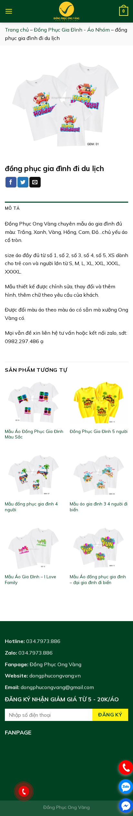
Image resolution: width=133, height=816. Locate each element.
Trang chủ (17, 29)
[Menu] (9, 11)
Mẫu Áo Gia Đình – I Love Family (30, 579)
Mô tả (12, 208)
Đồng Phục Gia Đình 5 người (99, 431)
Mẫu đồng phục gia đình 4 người (31, 506)
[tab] (66, 208)
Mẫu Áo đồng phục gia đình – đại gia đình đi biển (98, 579)
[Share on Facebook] (10, 182)
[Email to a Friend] (34, 182)
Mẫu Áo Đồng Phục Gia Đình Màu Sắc (34, 434)
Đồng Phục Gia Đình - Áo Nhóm (72, 29)
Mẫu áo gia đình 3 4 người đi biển (99, 506)
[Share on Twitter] (22, 182)
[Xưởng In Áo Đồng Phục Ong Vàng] (66, 11)
